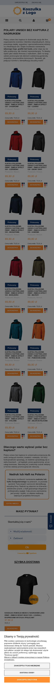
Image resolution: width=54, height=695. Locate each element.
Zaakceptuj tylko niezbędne (27, 666)
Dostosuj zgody (27, 673)
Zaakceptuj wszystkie (27, 680)
